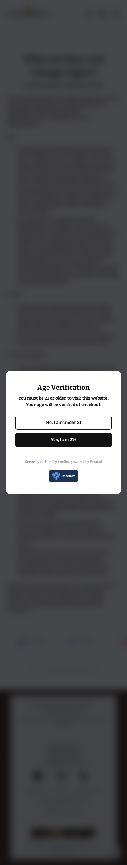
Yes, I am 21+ (63, 439)
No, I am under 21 (63, 422)
